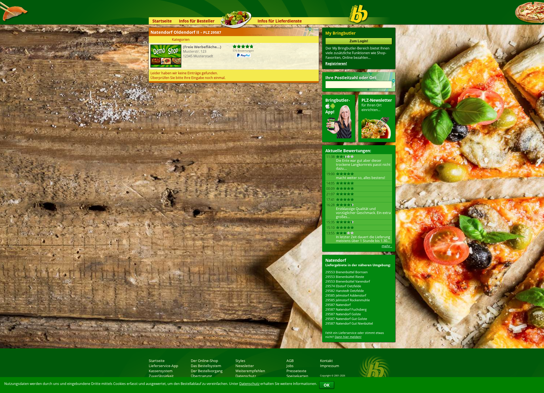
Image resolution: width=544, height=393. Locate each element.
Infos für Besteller (197, 21)
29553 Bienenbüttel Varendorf (347, 281)
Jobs (289, 365)
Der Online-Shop (204, 360)
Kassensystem (161, 370)
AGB (290, 360)
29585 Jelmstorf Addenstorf (345, 295)
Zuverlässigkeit (161, 375)
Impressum (329, 365)
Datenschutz (249, 383)
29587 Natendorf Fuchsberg (346, 309)
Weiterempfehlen (250, 370)
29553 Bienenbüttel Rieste (344, 277)
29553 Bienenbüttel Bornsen (346, 272)
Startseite (162, 21)
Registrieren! (336, 63)
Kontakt (326, 360)
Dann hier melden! (348, 337)
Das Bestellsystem (206, 365)
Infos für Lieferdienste (280, 21)
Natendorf (335, 260)
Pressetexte (296, 370)
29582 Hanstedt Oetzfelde (344, 291)
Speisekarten (297, 375)
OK (327, 385)
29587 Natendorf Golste (343, 314)
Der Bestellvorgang (206, 370)
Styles (240, 360)
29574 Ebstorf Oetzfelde (343, 286)
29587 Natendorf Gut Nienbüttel (349, 323)
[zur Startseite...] (357, 14)
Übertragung (201, 375)
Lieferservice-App (163, 365)
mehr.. (387, 246)
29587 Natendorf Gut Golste (346, 319)
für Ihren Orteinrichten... (376, 104)
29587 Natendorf (338, 305)
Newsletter (244, 365)
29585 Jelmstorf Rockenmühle (347, 300)
